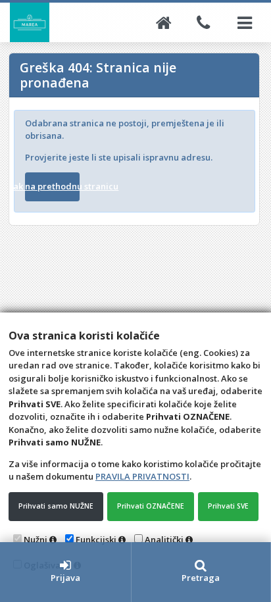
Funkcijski (96, 539)
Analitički (164, 539)
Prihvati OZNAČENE (150, 506)
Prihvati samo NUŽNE (55, 506)
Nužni (35, 539)
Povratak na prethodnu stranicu (52, 186)
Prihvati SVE (228, 506)
